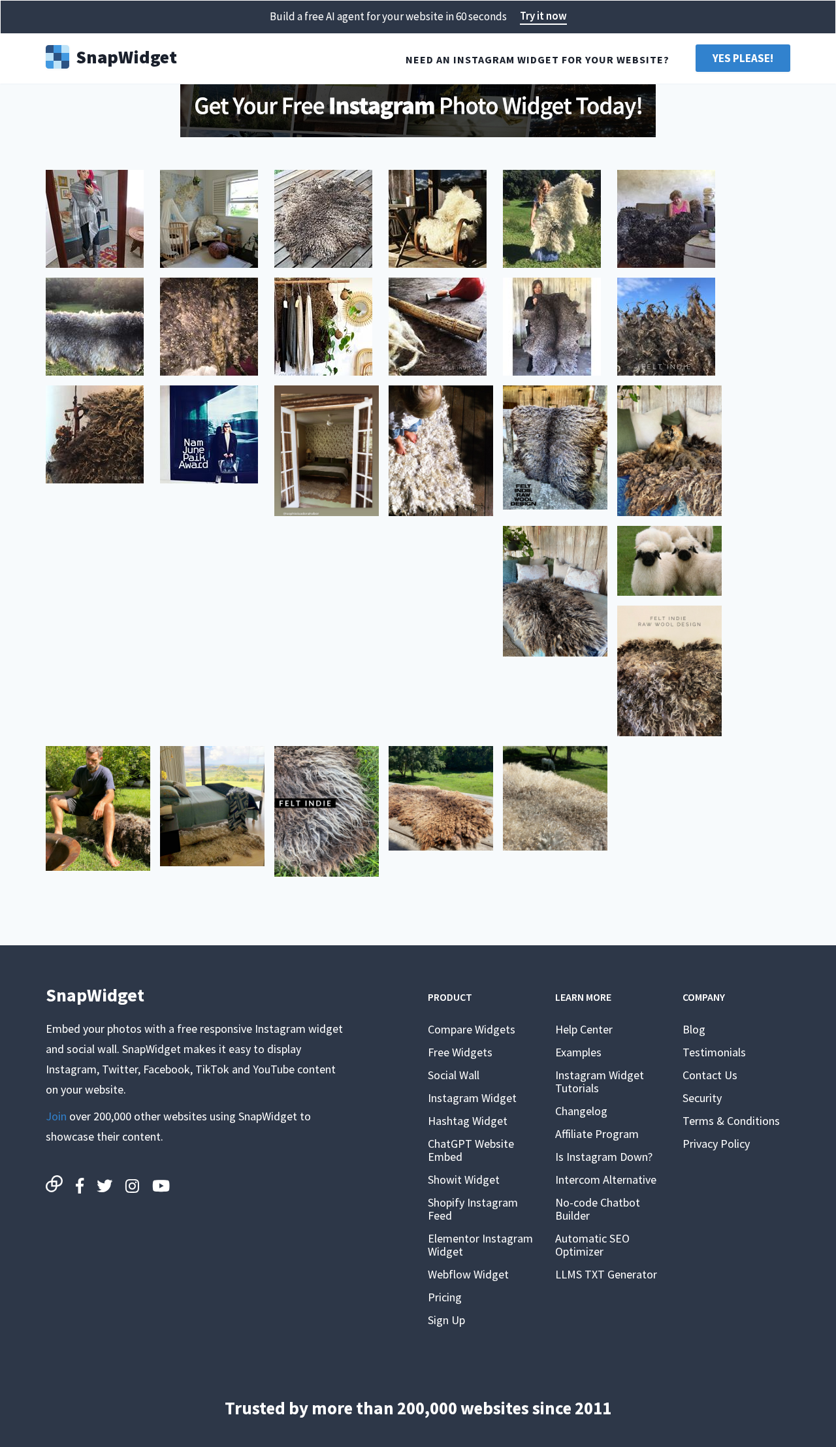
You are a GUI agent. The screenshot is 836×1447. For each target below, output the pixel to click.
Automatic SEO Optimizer (592, 1245)
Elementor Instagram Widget (480, 1245)
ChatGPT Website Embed (471, 1150)
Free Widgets (460, 1052)
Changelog (581, 1110)
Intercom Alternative (605, 1179)
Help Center (584, 1029)
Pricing (445, 1297)
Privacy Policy (716, 1143)
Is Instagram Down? (603, 1156)
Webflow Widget (468, 1274)
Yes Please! (743, 58)
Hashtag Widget (467, 1120)
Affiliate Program (597, 1133)
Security (702, 1097)
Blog (694, 1029)
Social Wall (453, 1074)
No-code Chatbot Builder (597, 1209)
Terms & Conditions (731, 1120)
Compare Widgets (471, 1029)
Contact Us (710, 1074)
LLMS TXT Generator (606, 1274)
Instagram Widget (472, 1097)
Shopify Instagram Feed (473, 1209)
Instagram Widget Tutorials (599, 1081)
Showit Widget (464, 1179)
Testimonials (714, 1052)
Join (56, 1116)
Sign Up (446, 1319)
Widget (126, 55)
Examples (578, 1052)
